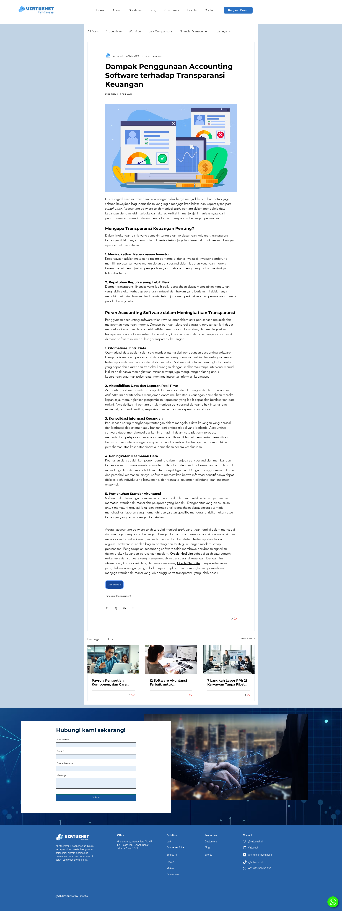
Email (59, 751)
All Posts (93, 31)
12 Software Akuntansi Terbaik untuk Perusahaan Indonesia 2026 (168, 682)
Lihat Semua (248, 638)
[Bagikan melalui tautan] (133, 608)
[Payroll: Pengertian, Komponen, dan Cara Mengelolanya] (113, 659)
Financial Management (194, 31)
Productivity (114, 31)
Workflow (135, 31)
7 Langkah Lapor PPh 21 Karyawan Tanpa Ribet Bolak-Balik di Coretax (227, 682)
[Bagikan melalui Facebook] (106, 608)
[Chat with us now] (332, 901)
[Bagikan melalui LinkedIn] (124, 608)
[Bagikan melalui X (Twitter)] (115, 608)
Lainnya (222, 31)
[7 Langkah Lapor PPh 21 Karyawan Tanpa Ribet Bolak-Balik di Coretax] (229, 659)
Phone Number (65, 763)
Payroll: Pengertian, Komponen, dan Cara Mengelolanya (109, 682)
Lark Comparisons (160, 31)
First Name (62, 739)
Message (61, 775)
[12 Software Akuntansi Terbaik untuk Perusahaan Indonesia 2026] (171, 659)
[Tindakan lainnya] (235, 56)
